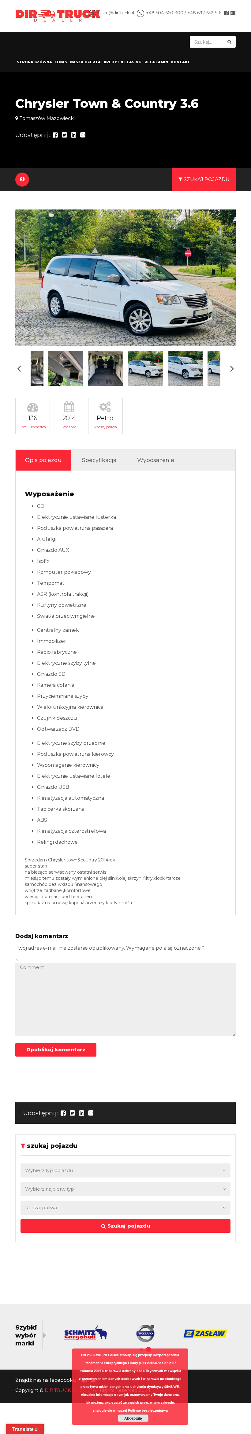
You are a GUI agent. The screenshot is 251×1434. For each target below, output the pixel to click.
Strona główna (34, 62)
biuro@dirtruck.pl (116, 13)
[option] (125, 277)
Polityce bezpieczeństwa (148, 1410)
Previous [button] (19, 368)
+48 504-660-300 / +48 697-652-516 (183, 13)
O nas (61, 62)
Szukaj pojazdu (128, 1226)
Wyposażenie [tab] (155, 460)
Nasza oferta (85, 62)
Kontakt (180, 62)
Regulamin (156, 62)
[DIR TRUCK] (58, 15)
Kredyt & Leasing (122, 62)
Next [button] (232, 368)
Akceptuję (133, 1418)
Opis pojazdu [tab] (43, 460)
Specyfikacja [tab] (99, 460)
